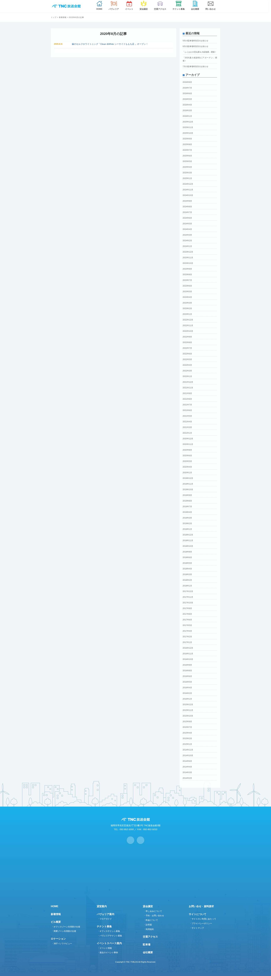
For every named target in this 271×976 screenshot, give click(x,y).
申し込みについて (154, 911)
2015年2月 (187, 738)
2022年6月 (187, 354)
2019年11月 (188, 484)
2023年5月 (187, 291)
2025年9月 (187, 139)
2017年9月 (187, 608)
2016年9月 (187, 665)
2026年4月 (187, 105)
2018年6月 (187, 557)
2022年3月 (187, 371)
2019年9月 (187, 495)
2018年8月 (187, 552)
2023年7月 (187, 280)
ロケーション (58, 938)
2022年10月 (188, 331)
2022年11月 (188, 325)
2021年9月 (187, 393)
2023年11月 (188, 257)
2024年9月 (187, 201)
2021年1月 (187, 433)
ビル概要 (56, 922)
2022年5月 (187, 359)
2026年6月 (187, 93)
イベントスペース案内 (109, 943)
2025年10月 (188, 133)
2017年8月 (187, 614)
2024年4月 (187, 229)
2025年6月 (187, 156)
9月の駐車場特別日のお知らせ (195, 41)
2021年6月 (187, 410)
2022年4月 (187, 365)
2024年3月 (187, 235)
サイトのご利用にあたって (204, 919)
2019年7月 (187, 506)
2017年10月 (188, 603)
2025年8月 (187, 144)
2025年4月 (187, 167)
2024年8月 (187, 207)
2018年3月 (187, 574)
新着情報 (62, 17)
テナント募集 (104, 926)
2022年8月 (187, 342)
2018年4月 (187, 569)
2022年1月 (187, 376)
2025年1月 (187, 178)
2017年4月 (187, 631)
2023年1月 (187, 314)
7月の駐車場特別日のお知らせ (195, 66)
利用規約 (150, 929)
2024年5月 (187, 224)
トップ (53, 17)
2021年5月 (187, 416)
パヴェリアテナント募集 (111, 936)
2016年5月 (187, 682)
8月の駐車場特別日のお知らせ (195, 46)
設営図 (149, 925)
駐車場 (146, 944)
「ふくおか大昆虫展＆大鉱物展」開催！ (200, 52)
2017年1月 (187, 642)
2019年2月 (187, 523)
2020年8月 (187, 450)
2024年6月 (187, 218)
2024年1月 (187, 246)
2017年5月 (187, 625)
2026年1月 (187, 116)
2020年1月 (187, 472)
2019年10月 (188, 489)
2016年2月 (187, 693)
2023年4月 (187, 297)
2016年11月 (188, 654)
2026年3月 (187, 110)
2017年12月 (188, 591)
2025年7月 (187, 150)
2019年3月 (187, 518)
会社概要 (148, 952)
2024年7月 (187, 212)
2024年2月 (187, 241)
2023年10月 (188, 263)
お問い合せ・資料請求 (201, 906)
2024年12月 (188, 184)
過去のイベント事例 (109, 952)
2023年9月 (187, 269)
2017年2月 (187, 637)
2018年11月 (188, 540)
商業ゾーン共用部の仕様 (65, 931)
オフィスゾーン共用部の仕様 (67, 927)
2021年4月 (187, 422)
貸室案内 (102, 906)
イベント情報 (106, 948)
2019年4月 (187, 512)
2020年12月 (188, 439)
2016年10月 (188, 659)
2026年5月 (187, 99)
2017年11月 (188, 597)
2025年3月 (187, 173)
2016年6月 (187, 676)
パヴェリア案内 (105, 914)
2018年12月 (188, 535)
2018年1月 (187, 586)
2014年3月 (187, 772)
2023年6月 (187, 286)
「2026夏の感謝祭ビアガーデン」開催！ (200, 59)
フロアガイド (106, 919)
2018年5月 (187, 563)
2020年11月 (188, 444)
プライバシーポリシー (202, 923)
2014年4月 (187, 767)
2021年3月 (187, 427)
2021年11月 (188, 388)
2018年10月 (188, 546)
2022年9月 (187, 337)
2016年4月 (187, 688)
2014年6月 (187, 761)
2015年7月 (187, 727)
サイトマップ (198, 928)
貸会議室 (148, 906)
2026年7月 (187, 88)
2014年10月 (188, 755)
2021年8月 (187, 399)
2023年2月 (187, 308)
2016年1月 (187, 699)
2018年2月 (187, 580)
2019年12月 (188, 478)
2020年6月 (187, 456)
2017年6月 (187, 620)
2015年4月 (187, 733)
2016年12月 (188, 648)
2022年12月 (188, 320)
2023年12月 (188, 252)
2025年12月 (188, 122)
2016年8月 (187, 671)
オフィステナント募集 (110, 931)
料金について (152, 920)
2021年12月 (188, 382)
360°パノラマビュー (63, 943)
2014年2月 (187, 778)
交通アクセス (150, 936)
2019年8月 (187, 501)
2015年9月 (187, 721)
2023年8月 (187, 274)
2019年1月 (187, 529)
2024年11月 (188, 190)
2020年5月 (187, 461)
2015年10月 (188, 716)
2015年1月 (187, 744)
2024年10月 (188, 195)
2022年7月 (187, 348)
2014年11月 (188, 750)
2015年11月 (188, 710)
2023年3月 (187, 303)
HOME (54, 906)
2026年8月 (187, 82)
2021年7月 (187, 405)
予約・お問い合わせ (155, 915)
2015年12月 (188, 704)
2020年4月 (187, 467)
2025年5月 (187, 161)
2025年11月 (188, 127)
